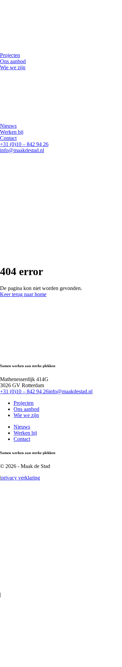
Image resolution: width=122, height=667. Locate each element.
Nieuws (22, 427)
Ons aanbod (26, 409)
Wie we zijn (26, 415)
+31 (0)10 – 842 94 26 (24, 144)
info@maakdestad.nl (22, 150)
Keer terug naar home (23, 294)
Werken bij (25, 433)
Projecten (24, 403)
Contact (22, 439)
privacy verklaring (20, 478)
